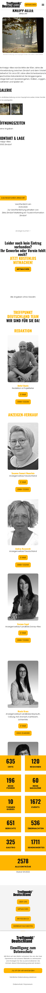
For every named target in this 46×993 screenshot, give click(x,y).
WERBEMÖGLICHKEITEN (23, 926)
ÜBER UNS (23, 901)
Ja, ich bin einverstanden (23, 970)
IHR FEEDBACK (23, 918)
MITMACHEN (30, 4)
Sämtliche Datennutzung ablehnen (23, 977)
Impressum (28, 984)
